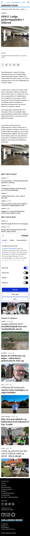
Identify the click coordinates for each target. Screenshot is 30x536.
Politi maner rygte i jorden (13, 230)
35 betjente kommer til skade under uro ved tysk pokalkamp (13, 189)
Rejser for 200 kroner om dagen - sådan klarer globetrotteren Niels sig (13, 358)
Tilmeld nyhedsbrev (6, 489)
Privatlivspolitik (5, 495)
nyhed (8, 226)
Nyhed (8, 321)
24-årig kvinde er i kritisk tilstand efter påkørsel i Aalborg (14, 182)
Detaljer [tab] (12, 240)
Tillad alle (15, 289)
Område (22, 9)
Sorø (2, 384)
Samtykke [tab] (4, 240)
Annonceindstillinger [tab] (22, 240)
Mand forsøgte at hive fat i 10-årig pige (14, 224)
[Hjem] (2, 2)
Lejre (2, 448)
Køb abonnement (16, 2)
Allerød (3, 321)
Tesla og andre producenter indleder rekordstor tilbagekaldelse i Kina (14, 204)
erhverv (9, 201)
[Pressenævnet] (8, 513)
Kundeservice (5, 481)
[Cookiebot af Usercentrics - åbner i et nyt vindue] (21, 236)
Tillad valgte (15, 294)
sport (8, 185)
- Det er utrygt (14, 453)
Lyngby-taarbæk (5, 416)
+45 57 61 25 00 (10, 529)
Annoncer (3, 485)
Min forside (16, 9)
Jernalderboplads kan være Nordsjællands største (14, 326)
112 (7, 178)
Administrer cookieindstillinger (9, 497)
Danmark (3, 13)
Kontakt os (4, 491)
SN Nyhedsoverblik (6, 9)
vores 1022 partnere (11, 248)
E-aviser (8, 2)
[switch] (26, 273)
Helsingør (4, 353)
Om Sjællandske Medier (7, 493)
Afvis (15, 299)
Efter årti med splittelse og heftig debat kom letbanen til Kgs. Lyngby (15, 422)
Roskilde (3, 221)
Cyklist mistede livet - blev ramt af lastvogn (13, 197)
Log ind (23, 2)
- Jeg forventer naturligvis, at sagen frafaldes (14, 390)
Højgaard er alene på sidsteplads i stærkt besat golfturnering (13, 212)
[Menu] (28, 2)
